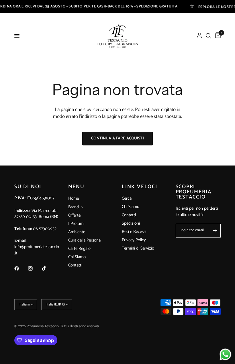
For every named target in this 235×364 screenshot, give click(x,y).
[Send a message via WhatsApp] (225, 354)
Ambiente (76, 231)
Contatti (75, 265)
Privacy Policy (134, 240)
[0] (217, 36)
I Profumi (76, 223)
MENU (76, 186)
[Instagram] (34, 268)
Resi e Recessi (134, 231)
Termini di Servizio (138, 248)
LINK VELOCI (139, 186)
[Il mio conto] (199, 36)
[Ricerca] (208, 36)
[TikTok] (48, 268)
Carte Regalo (79, 248)
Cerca (127, 198)
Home (73, 198)
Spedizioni (131, 223)
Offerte (74, 215)
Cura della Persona (84, 240)
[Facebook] (20, 268)
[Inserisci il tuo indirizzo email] (215, 231)
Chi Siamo (77, 256)
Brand (73, 207)
